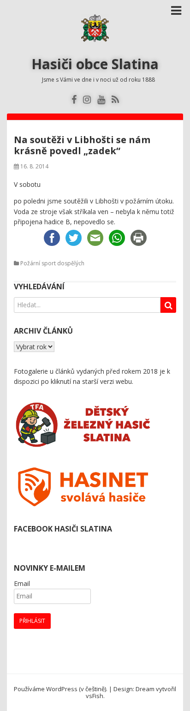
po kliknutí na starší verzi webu (86, 381)
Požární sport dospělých (52, 263)
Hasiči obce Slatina (95, 64)
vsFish (94, 696)
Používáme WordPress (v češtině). (60, 689)
